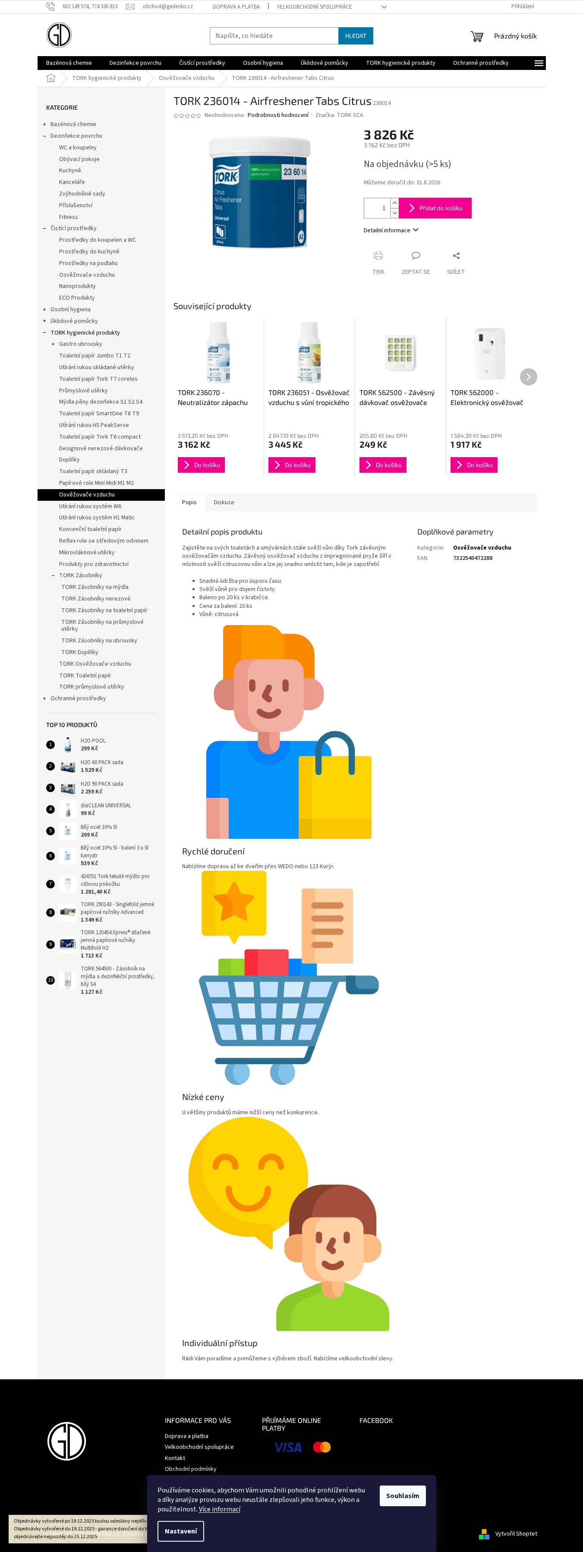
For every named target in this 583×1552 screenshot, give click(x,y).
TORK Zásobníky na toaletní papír (104, 610)
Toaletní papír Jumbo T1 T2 (94, 355)
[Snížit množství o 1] (394, 213)
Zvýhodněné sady (82, 194)
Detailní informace (387, 230)
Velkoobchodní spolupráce (314, 7)
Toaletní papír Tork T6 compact (100, 437)
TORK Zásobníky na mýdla (95, 587)
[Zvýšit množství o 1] (394, 203)
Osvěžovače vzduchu (87, 275)
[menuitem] (69, 63)
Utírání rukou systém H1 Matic (97, 517)
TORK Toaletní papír (85, 675)
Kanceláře (72, 182)
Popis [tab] (189, 502)
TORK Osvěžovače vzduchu (95, 664)
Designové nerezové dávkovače (101, 448)
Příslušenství (75, 205)
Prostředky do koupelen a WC (97, 240)
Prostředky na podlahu (88, 263)
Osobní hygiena (70, 309)
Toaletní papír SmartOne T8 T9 (99, 413)
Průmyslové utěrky (83, 390)
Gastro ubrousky (80, 344)
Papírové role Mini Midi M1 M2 (96, 483)
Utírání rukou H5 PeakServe (94, 425)
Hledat (355, 35)
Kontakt (175, 1458)
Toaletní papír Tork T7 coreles (98, 379)
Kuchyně (70, 170)
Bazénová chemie (73, 124)
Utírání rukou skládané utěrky (96, 367)
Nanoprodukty (77, 286)
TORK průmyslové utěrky (91, 687)
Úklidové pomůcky (74, 321)
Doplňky (69, 459)
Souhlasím (402, 1496)
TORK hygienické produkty (85, 333)
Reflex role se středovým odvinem (103, 541)
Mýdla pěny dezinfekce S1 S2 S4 (100, 402)
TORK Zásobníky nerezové (96, 598)
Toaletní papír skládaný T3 (93, 471)
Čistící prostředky (73, 228)
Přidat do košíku (441, 208)
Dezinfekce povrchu (76, 136)
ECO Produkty (77, 298)
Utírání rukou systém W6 (90, 506)
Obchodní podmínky (191, 1469)
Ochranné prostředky (78, 698)
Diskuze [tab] (224, 502)
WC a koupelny (78, 147)
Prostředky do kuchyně (89, 251)
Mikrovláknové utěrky (87, 552)
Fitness (68, 217)
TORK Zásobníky (80, 575)
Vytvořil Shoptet (516, 1534)
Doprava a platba (236, 7)
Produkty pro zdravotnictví (94, 564)
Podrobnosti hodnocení (278, 115)
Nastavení (181, 1531)
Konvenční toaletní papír (90, 529)
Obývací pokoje (79, 159)
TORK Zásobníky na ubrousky (99, 640)
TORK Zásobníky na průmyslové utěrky (102, 626)
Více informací (219, 1509)
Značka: (339, 115)
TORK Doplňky (79, 652)
